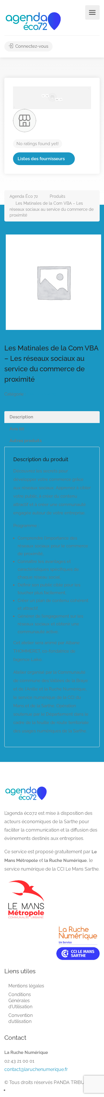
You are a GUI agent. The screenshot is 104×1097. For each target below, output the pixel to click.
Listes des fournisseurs (41, 158)
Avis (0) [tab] (17, 428)
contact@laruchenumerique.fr (36, 1069)
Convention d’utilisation (20, 1018)
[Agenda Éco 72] (33, 20)
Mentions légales (26, 986)
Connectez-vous (31, 46)
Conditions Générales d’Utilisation (20, 1000)
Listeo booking (41, 394)
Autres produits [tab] (26, 440)
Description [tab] (21, 417)
